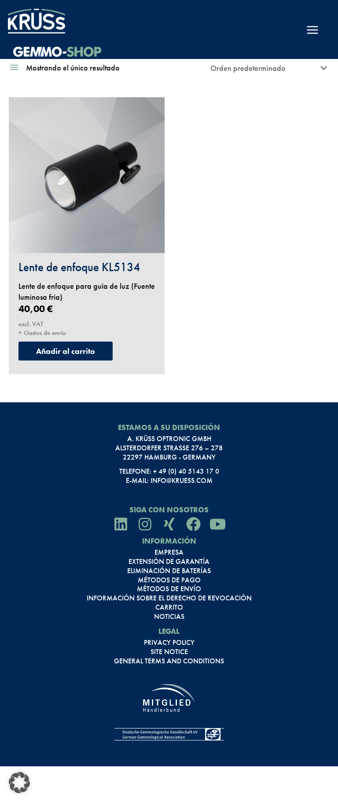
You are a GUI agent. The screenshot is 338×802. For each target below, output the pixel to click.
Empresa (169, 552)
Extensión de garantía (169, 561)
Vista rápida (87, 242)
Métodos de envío (169, 589)
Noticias (169, 616)
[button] (19, 782)
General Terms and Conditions (169, 661)
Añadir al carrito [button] (65, 351)
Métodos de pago (169, 580)
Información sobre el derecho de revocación (169, 598)
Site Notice (169, 651)
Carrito (169, 607)
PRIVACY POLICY (169, 642)
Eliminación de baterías (169, 571)
